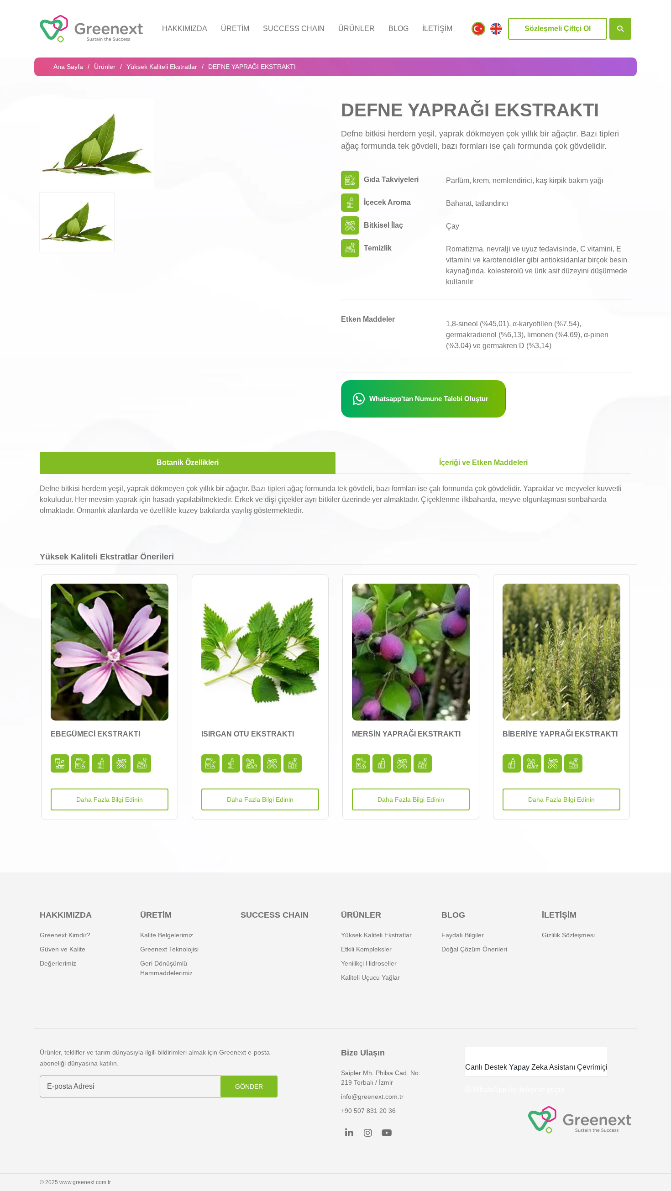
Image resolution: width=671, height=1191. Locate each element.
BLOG (398, 28)
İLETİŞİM (437, 28)
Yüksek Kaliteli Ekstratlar (161, 66)
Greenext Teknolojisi (169, 949)
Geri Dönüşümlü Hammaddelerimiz (166, 968)
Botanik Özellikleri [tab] (188, 462)
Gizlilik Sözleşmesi (568, 935)
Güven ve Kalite (62, 949)
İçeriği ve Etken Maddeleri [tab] (483, 462)
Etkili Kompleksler (366, 949)
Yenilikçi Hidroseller (369, 963)
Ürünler (104, 66)
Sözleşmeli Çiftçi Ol (557, 28)
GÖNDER (249, 1086)
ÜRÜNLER (356, 28)
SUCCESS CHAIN (294, 28)
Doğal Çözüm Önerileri (474, 949)
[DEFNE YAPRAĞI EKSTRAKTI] (97, 144)
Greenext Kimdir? (65, 935)
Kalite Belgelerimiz (166, 935)
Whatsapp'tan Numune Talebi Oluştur (428, 398)
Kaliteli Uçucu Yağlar (370, 977)
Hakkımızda (184, 28)
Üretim (235, 28)
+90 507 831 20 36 (368, 1110)
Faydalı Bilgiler (462, 935)
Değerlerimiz (58, 963)
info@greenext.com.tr (372, 1096)
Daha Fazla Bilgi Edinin (109, 799)
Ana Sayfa (68, 66)
